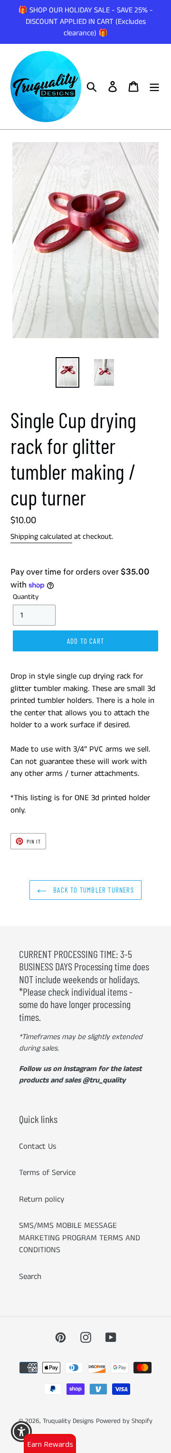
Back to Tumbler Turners (92, 890)
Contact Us (38, 1146)
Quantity (25, 597)
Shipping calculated (41, 536)
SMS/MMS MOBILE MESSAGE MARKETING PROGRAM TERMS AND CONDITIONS (79, 1238)
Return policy (41, 1199)
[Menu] (154, 87)
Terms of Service (47, 1172)
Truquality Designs (68, 1421)
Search (30, 1276)
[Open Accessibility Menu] (21, 1432)
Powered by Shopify (124, 1421)
